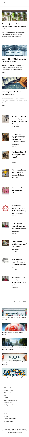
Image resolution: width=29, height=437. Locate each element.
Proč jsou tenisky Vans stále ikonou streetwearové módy (19, 261)
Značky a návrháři (15, 231)
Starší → (25, 301)
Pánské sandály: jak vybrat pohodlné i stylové (19, 154)
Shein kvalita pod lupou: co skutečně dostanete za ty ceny (19, 208)
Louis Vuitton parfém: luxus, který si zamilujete (19, 244)
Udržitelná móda (15, 144)
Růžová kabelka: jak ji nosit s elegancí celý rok (19, 190)
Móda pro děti (15, 177)
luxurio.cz (4, 3)
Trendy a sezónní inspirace (17, 213)
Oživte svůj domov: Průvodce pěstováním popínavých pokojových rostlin (14, 26)
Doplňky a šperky (15, 126)
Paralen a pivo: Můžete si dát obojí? (12, 377)
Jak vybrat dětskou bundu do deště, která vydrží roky (19, 172)
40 (19, 301)
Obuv (13, 159)
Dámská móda (15, 195)
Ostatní (3, 39)
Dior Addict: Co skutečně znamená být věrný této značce (19, 226)
